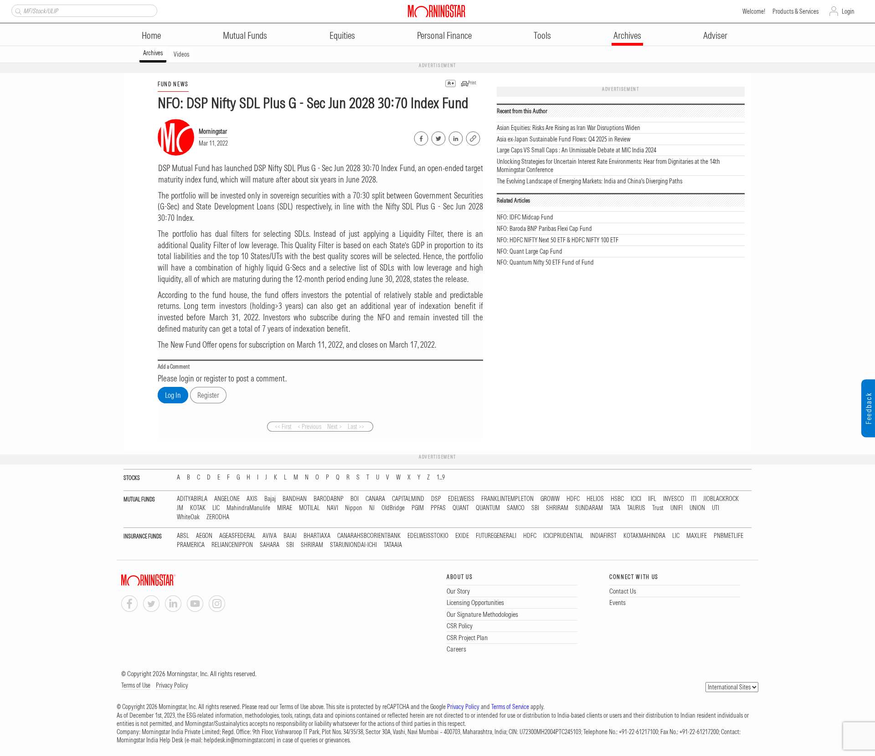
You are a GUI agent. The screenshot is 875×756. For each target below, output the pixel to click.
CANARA (375, 498)
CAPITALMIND (408, 498)
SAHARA (269, 545)
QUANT (461, 508)
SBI (535, 508)
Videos (181, 54)
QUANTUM (488, 508)
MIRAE (284, 508)
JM (180, 508)
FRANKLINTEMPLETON (507, 498)
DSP (436, 498)
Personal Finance (444, 35)
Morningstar (213, 131)
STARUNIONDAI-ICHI (353, 545)
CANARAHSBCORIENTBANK (369, 535)
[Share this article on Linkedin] (455, 137)
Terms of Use (135, 685)
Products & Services (795, 11)
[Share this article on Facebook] (420, 137)
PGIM (418, 508)
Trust (658, 508)
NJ (372, 508)
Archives (627, 35)
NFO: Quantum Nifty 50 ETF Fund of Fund (545, 262)
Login (848, 11)
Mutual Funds (245, 35)
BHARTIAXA (317, 535)
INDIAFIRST (603, 535)
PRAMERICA (191, 545)
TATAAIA (393, 545)
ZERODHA (217, 517)
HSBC (617, 498)
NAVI (332, 508)
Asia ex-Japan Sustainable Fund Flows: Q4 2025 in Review (564, 139)
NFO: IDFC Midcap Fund (525, 217)
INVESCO (673, 498)
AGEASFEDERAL (237, 535)
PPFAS (438, 508)
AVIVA (269, 535)
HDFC (573, 498)
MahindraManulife (248, 508)
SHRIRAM (557, 508)
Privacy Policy (172, 685)
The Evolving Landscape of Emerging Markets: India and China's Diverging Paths (589, 181)
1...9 (441, 477)
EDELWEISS (461, 498)
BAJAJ (290, 535)
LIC (216, 508)
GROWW (550, 498)
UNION (697, 508)
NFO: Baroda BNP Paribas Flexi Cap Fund (544, 228)
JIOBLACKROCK (721, 498)
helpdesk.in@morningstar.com (238, 740)
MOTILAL (309, 508)
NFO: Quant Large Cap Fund (529, 251)
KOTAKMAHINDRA (644, 535)
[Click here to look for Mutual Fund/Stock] (17, 10)
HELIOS (595, 498)
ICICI (636, 498)
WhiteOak (188, 517)
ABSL (183, 535)
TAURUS (636, 508)
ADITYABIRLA (192, 498)
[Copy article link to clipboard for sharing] (473, 137)
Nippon (353, 508)
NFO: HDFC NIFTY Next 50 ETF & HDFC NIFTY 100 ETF (557, 240)
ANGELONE (227, 498)
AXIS (252, 498)
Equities (342, 35)
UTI (715, 508)
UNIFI (676, 508)
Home (151, 35)
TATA (615, 508)
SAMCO (516, 508)
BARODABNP (329, 498)
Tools (542, 35)
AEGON (204, 535)
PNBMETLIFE (728, 535)
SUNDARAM (589, 508)
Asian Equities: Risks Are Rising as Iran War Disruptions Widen (568, 128)
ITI (693, 498)
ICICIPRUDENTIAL (563, 535)
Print (472, 83)
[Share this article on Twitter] (438, 137)
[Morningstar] (166, 580)
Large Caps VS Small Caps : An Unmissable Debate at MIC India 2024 (576, 150)
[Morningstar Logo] (436, 11)
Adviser (715, 35)
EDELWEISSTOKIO (427, 535)
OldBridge (393, 508)
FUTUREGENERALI (496, 535)
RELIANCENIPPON (232, 545)
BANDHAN (295, 498)
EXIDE (462, 535)
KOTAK (198, 508)
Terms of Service (510, 707)
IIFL (652, 498)
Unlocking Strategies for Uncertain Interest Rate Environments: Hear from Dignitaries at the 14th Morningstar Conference (608, 165)
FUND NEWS (173, 84)
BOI (354, 498)
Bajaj (270, 498)
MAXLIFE (696, 535)
